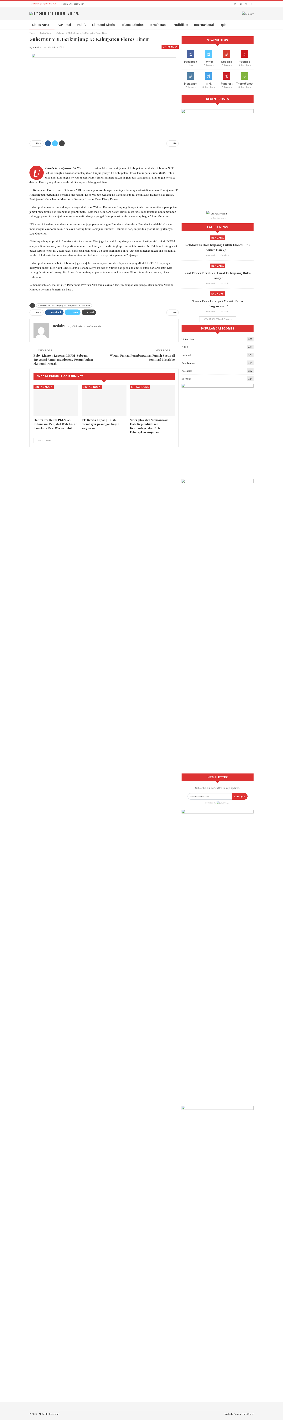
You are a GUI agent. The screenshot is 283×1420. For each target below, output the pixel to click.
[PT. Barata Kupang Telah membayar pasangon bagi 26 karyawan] (104, 400)
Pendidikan (179, 25)
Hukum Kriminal (132, 25)
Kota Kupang (188, 363)
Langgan (239, 796)
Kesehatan (158, 25)
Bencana (217, 237)
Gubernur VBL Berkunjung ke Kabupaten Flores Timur (64, 305)
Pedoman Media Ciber (72, 3)
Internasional (204, 25)
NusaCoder (248, 1413)
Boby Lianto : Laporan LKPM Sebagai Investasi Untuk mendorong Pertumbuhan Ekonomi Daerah (63, 359)
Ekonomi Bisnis (103, 25)
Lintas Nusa (40, 25)
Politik (81, 25)
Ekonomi (217, 293)
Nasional (64, 25)
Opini (223, 25)
